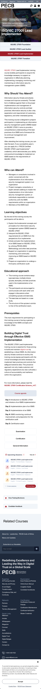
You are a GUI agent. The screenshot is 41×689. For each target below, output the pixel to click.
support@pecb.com (11, 657)
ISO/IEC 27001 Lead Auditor (20, 49)
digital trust (24, 349)
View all (32, 455)
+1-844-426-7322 (10, 653)
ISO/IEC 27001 (9, 70)
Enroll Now (31, 486)
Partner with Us (21, 1)
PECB (30, 1)
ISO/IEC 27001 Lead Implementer (20, 54)
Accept (20, 681)
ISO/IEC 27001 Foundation (20, 44)
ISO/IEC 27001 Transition (20, 58)
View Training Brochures (16, 498)
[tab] (20, 393)
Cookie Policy (12, 686)
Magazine (12, 1)
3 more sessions (11, 486)
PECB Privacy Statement (24, 686)
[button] (38, 662)
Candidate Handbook (15, 506)
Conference (4, 1)
